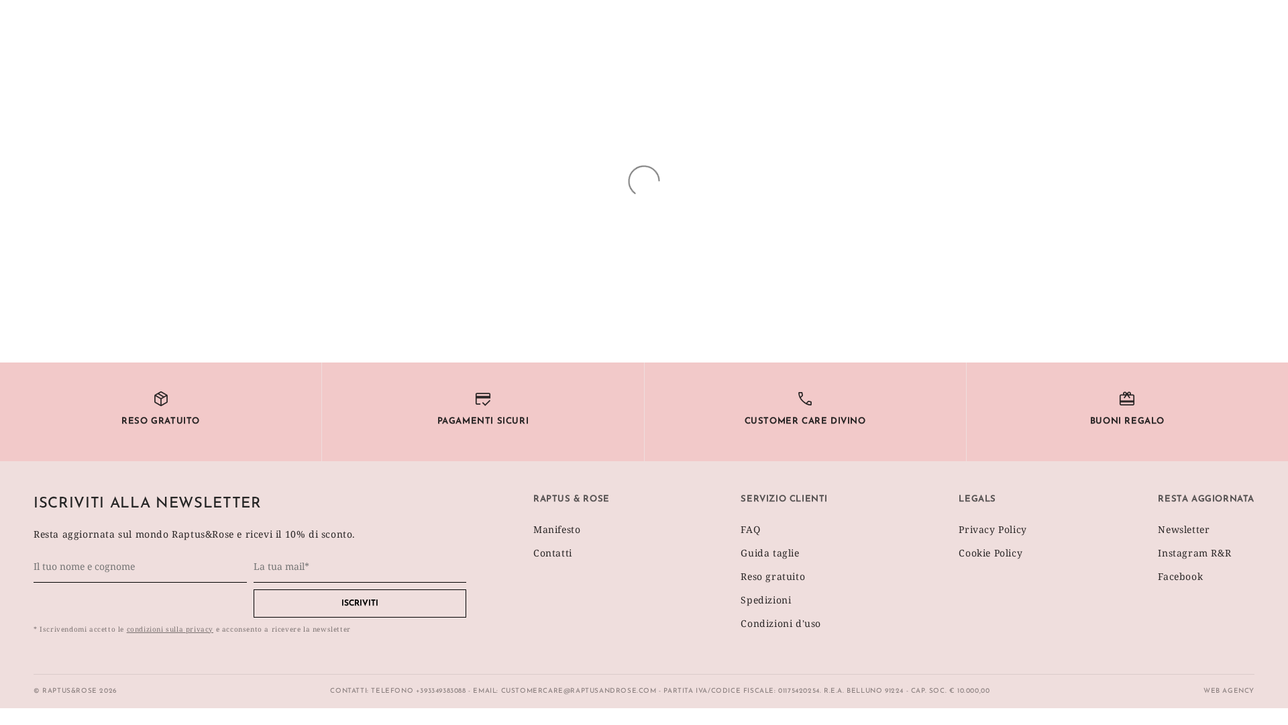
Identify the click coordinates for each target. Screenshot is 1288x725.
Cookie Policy (990, 552)
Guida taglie (770, 552)
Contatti (552, 552)
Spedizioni (766, 599)
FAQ (750, 529)
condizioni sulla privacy (170, 629)
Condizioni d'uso (781, 623)
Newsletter (1184, 529)
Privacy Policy (992, 529)
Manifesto (556, 529)
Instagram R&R (1194, 552)
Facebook (1180, 576)
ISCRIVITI (359, 603)
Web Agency (1228, 691)
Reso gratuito (773, 576)
